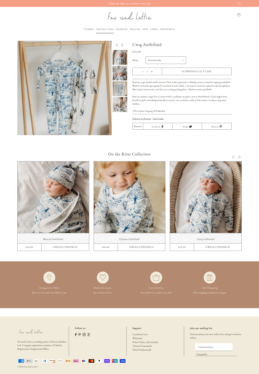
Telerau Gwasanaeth (142, 345)
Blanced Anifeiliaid (53, 239)
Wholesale (137, 338)
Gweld (65, 247)
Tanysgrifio (201, 354)
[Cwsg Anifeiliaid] (205, 197)
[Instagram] (84, 334)
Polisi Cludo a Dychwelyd (145, 342)
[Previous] (117, 44)
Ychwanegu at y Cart (197, 71)
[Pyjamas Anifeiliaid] (129, 197)
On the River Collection (129, 154)
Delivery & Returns (141, 118)
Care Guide (158, 118)
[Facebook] (76, 334)
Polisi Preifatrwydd (141, 349)
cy (239, 3)
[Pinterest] (79, 334)
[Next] (122, 44)
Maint (135, 60)
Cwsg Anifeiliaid (205, 239)
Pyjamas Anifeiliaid (129, 239)
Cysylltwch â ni (140, 334)
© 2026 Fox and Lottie (27, 366)
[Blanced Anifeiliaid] (53, 197)
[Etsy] (89, 334)
